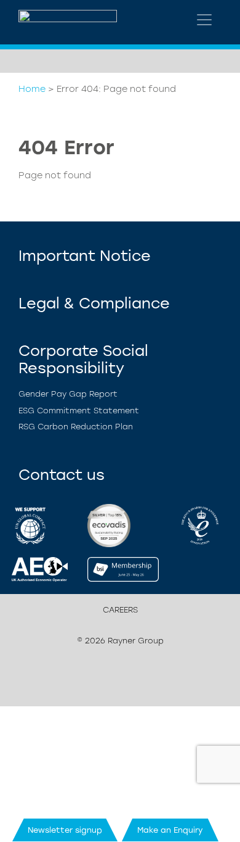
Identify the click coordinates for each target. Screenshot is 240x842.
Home (32, 88)
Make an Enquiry (170, 830)
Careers (120, 609)
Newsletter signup (65, 830)
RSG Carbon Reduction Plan (75, 426)
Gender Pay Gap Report (68, 393)
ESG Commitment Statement (78, 410)
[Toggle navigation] (204, 19)
